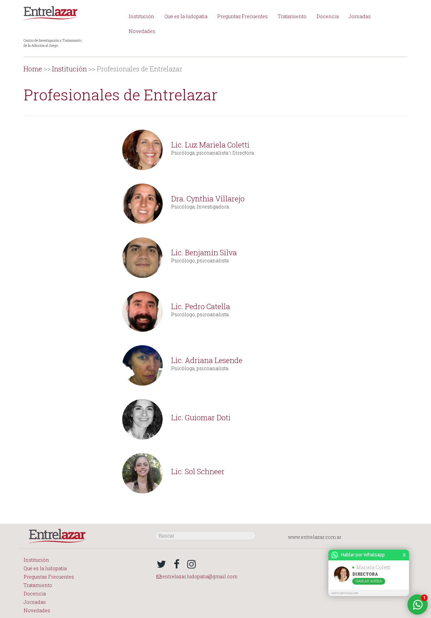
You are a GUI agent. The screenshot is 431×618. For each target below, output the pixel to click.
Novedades (142, 31)
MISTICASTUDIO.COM (345, 593)
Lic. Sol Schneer (198, 471)
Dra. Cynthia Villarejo (207, 198)
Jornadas (360, 16)
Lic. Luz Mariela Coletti (210, 145)
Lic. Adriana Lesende (206, 360)
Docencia (328, 16)
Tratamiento (292, 16)
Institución (141, 16)
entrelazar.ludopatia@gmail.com (199, 576)
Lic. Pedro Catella (200, 306)
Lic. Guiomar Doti (201, 417)
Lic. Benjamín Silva (204, 252)
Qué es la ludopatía (185, 16)
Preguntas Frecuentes (242, 16)
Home (33, 68)
